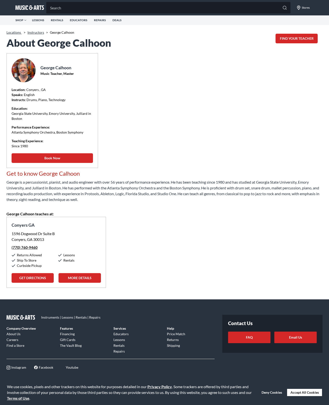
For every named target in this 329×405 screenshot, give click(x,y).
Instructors (35, 32)
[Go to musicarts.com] (29, 7)
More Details (80, 278)
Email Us (295, 337)
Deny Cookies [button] (272, 392)
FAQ (249, 337)
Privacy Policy (159, 386)
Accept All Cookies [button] (304, 392)
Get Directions (32, 278)
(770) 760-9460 (25, 247)
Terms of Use (18, 398)
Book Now (52, 158)
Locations (14, 32)
